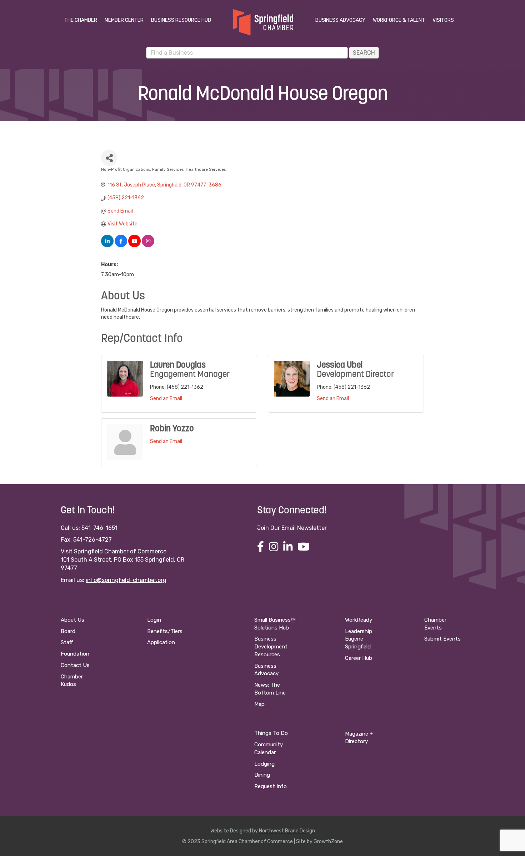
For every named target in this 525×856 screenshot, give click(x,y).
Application (161, 642)
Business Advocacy (340, 20)
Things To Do (271, 733)
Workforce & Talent (399, 20)
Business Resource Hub (181, 20)
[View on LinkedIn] (107, 246)
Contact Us (75, 665)
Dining (262, 775)
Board (68, 631)
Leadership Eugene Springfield (358, 639)
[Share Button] (109, 158)
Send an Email (166, 398)
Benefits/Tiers (164, 631)
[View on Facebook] (121, 246)
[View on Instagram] (148, 246)
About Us (72, 620)
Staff (67, 642)
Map (259, 704)
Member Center (124, 20)
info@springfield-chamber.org (126, 580)
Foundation (75, 654)
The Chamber (80, 20)
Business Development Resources (271, 647)
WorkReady (358, 620)
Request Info (270, 786)
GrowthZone (328, 841)
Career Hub (358, 658)
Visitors (443, 20)
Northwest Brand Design (287, 831)
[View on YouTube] (134, 246)
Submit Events (442, 639)
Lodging (264, 764)
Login (154, 620)
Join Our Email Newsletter (292, 527)
